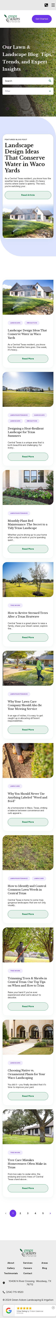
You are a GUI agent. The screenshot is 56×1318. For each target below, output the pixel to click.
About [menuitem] (10, 1263)
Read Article (28, 195)
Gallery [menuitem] (11, 1268)
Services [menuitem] (27, 1263)
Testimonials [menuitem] (11, 1273)
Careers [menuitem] (27, 1268)
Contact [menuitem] (27, 1273)
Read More (28, 358)
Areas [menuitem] (44, 1263)
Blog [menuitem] (44, 1268)
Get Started (42, 19)
